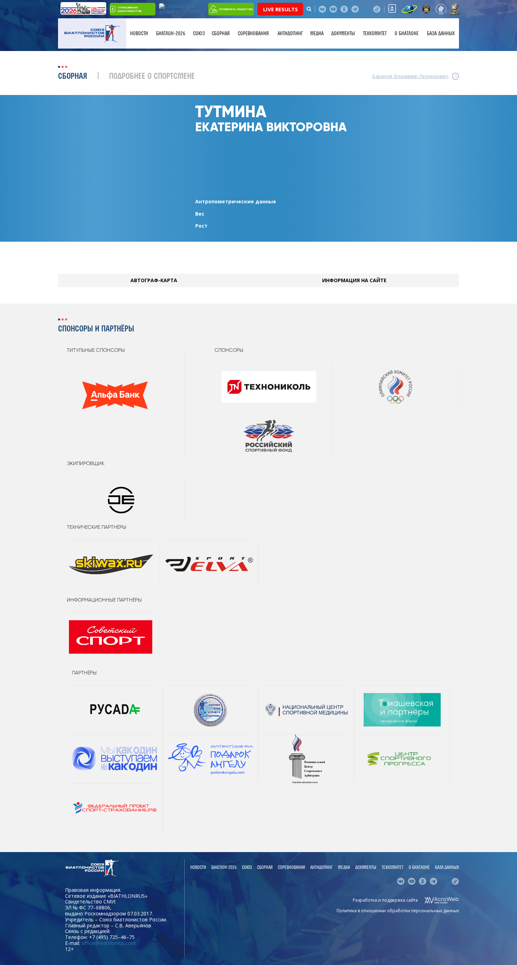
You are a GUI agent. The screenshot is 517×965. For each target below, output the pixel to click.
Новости (139, 33)
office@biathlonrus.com (109, 943)
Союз (199, 33)
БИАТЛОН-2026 (170, 33)
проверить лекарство (236, 9)
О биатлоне (407, 33)
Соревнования (253, 33)
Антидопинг (290, 33)
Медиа (317, 33)
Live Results (280, 9)
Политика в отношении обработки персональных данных (398, 911)
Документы (343, 33)
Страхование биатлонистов (129, 9)
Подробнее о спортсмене (152, 76)
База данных (441, 33)
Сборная (221, 33)
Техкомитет (375, 33)
